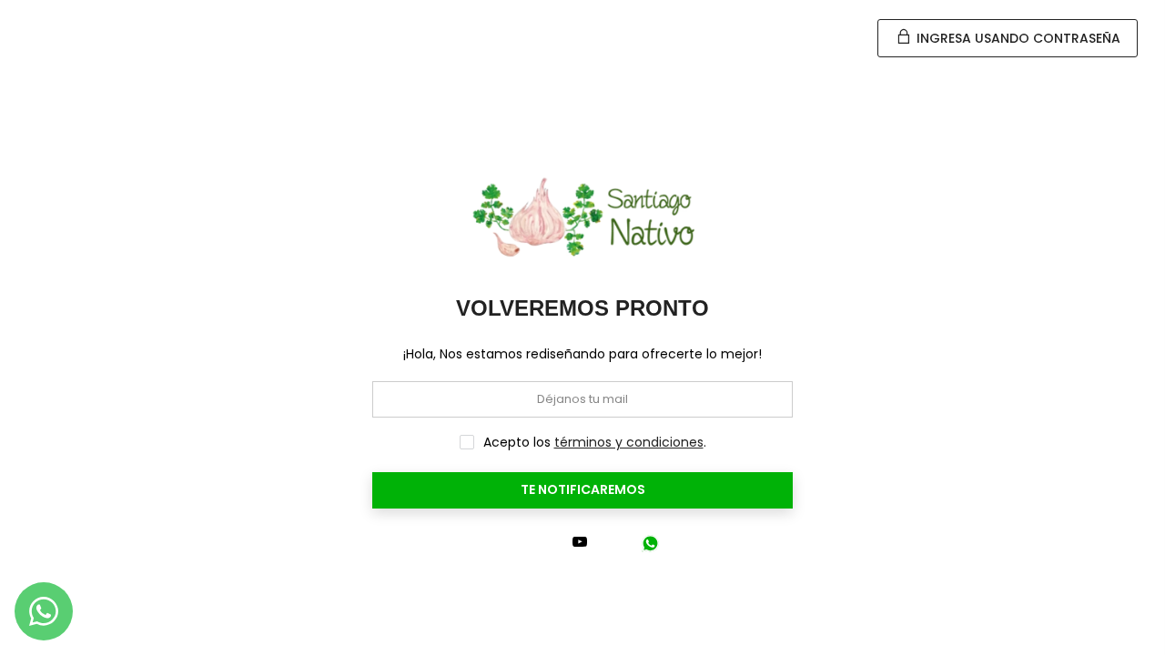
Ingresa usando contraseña (1016, 38)
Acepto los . (594, 442)
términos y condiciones (629, 442)
